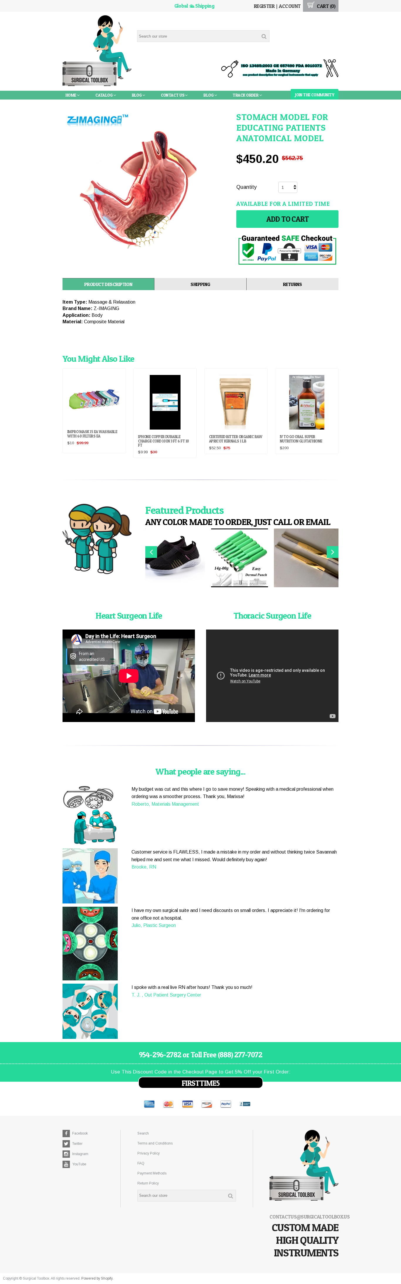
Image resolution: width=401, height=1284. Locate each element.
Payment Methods (151, 1173)
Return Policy (148, 1183)
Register (264, 6)
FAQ (140, 1163)
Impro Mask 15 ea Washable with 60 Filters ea (92, 433)
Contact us (173, 94)
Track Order (245, 94)
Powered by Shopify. (97, 1278)
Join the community (314, 94)
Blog (137, 94)
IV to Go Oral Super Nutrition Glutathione (301, 438)
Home (71, 94)
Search (143, 1133)
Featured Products (184, 510)
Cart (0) (325, 6)
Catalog (104, 94)
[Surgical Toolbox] (97, 51)
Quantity (246, 187)
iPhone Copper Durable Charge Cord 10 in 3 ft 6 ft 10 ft (163, 440)
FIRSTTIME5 (201, 1083)
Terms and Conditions (155, 1143)
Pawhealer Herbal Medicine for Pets (102, 103)
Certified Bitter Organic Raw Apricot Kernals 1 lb (235, 438)
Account (290, 6)
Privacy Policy (148, 1153)
